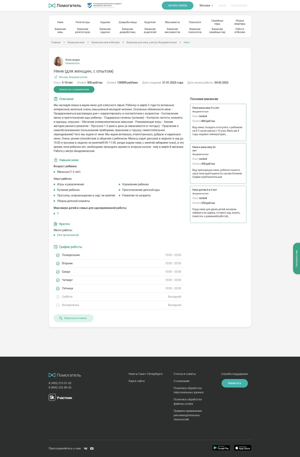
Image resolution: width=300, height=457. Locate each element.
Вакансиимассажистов (172, 31)
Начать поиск (177, 5)
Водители (150, 22)
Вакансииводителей (150, 31)
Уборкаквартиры (239, 22)
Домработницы (127, 22)
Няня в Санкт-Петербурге (145, 374)
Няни (60, 22)
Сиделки (105, 22)
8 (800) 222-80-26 (60, 387)
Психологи (195, 22)
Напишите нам (296, 258)
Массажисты (172, 22)
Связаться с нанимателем (74, 89)
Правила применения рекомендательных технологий (188, 415)
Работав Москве (240, 31)
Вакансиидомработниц (127, 31)
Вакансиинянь (60, 31)
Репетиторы (83, 22)
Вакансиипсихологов (195, 31)
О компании (181, 381)
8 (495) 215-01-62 (60, 383)
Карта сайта (137, 381)
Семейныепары (217, 22)
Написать (234, 383)
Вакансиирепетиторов (82, 31)
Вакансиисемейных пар (217, 31)
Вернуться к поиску (75, 318)
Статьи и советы (185, 374)
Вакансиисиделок (105, 31)
